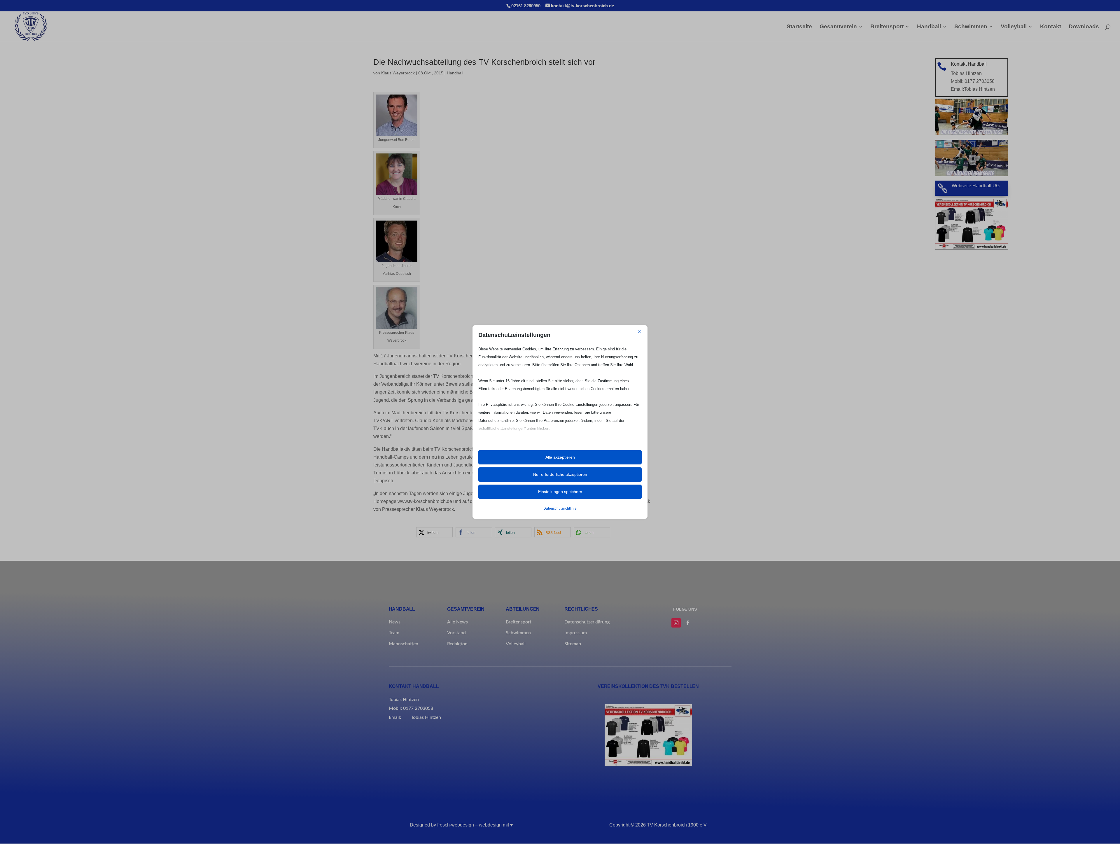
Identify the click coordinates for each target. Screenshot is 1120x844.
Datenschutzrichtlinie (560, 508)
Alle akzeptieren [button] (560, 457)
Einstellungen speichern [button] (560, 491)
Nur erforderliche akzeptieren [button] (560, 474)
